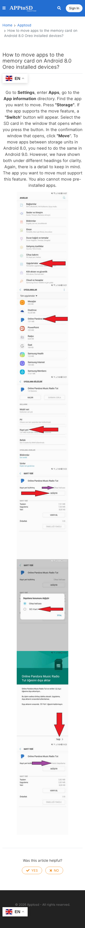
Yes (34, 870)
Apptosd (24, 25)
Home (7, 25)
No (56, 870)
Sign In (74, 8)
